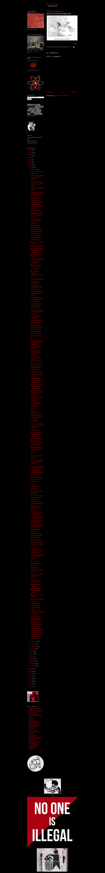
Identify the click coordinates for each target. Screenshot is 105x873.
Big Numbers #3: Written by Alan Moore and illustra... (36, 227)
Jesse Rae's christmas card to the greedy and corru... (36, 311)
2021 (30, 155)
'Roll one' (33, 484)
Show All (42, 750)
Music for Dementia (35, 539)
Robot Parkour (34, 488)
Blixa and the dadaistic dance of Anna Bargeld (36, 556)
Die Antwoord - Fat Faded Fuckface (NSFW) (35, 352)
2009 (30, 683)
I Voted (32, 453)
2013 (30, 674)
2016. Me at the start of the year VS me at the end (37, 194)
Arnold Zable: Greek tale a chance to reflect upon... (36, 434)
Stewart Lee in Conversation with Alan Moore (36, 569)
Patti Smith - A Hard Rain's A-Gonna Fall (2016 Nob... (36, 449)
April (32, 658)
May (31, 656)
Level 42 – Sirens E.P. (34, 731)
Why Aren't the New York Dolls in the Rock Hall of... (36, 267)
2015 (30, 669)
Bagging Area (33, 735)
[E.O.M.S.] (52, 4)
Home (62, 92)
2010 (30, 681)
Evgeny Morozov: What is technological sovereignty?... (37, 299)
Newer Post (49, 92)
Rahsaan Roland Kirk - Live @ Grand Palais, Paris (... (36, 543)
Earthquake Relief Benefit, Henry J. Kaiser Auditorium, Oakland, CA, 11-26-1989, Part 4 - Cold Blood (36, 714)
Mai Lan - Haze (34, 561)
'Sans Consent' (34, 474)
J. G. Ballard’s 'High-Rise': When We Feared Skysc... (36, 305)
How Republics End (36, 322)
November (33, 641)
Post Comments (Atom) (61, 95)
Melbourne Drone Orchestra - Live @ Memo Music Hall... (36, 358)
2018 (30, 162)
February (33, 663)
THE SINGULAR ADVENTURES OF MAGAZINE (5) (34, 745)
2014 (30, 671)
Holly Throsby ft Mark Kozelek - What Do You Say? (36, 461)
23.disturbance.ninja (36, 371)
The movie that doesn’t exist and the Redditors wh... (37, 281)
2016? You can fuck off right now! (58, 14)
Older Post (75, 92)
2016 (30, 167)
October (32, 643)
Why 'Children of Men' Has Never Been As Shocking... (36, 250)
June (32, 653)
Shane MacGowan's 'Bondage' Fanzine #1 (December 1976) (37, 630)
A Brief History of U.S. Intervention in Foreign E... (36, 398)
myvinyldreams (33, 730)
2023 (30, 150)
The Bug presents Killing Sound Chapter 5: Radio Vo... (37, 200)
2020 (30, 157)
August (32, 648)
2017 (30, 164)
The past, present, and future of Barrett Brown (36, 293)
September (33, 646)
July (31, 651)
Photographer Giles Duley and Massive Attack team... (36, 624)
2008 (30, 686)
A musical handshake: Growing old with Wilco (36, 575)
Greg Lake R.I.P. (34, 486)
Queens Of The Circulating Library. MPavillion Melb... (36, 618)
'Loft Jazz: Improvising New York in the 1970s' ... (36, 177)
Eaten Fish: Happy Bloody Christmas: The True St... (36, 237)
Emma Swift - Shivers (36, 363)
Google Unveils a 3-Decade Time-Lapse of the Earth (36, 550)
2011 (30, 678)
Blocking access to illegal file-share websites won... (35, 367)
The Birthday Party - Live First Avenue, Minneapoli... (36, 221)
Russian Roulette (35, 430)
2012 (30, 676)
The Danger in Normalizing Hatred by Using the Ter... (36, 512)
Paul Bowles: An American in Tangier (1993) (36, 206)
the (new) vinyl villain (35, 742)
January (33, 666)
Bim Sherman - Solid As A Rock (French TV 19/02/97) (37, 425)
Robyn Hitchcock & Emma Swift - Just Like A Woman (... (36, 327)
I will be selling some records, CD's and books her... (36, 392)
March (32, 661)
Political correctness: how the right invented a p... (36, 636)
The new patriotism (35, 335)
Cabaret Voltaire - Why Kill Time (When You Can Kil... (36, 215)
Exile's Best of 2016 (36, 477)
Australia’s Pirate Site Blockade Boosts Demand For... (36, 342)
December (33, 169)
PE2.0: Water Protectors (37, 599)
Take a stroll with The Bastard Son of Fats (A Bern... (36, 183)
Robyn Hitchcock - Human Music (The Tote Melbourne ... (36, 287)
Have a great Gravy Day (37, 320)
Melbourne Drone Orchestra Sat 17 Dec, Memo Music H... (37, 442)
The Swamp (32, 720)
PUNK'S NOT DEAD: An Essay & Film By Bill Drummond (36, 535)
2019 (30, 160)
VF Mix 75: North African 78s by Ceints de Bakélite (37, 611)
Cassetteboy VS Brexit (36, 210)
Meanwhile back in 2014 (37, 246)
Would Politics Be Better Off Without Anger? (36, 590)
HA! (31, 338)
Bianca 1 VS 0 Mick (35, 438)
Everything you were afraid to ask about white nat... (36, 497)
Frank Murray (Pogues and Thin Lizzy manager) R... (36, 260)
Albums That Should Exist (35, 709)
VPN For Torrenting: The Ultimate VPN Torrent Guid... (36, 386)
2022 (30, 152)
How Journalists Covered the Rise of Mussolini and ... (36, 380)
